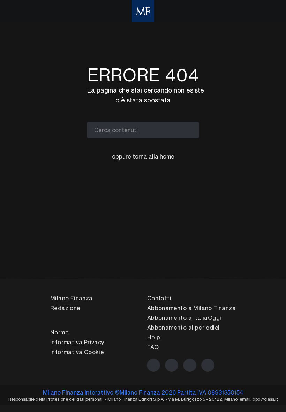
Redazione (65, 307)
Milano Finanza (71, 298)
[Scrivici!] (208, 365)
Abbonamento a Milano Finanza (191, 307)
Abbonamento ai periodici (183, 327)
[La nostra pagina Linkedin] (189, 365)
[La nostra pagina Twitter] (171, 365)
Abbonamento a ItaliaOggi (184, 317)
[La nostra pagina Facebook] (153, 365)
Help (153, 337)
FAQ (153, 347)
